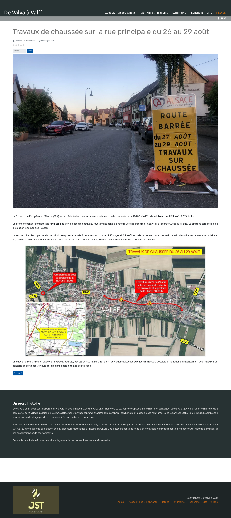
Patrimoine (179, 13)
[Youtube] (222, 18)
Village (221, 13)
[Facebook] (218, 18)
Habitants (146, 13)
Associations (127, 13)
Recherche (196, 13)
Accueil (110, 13)
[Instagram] (225, 18)
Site (209, 13)
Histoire (162, 13)
